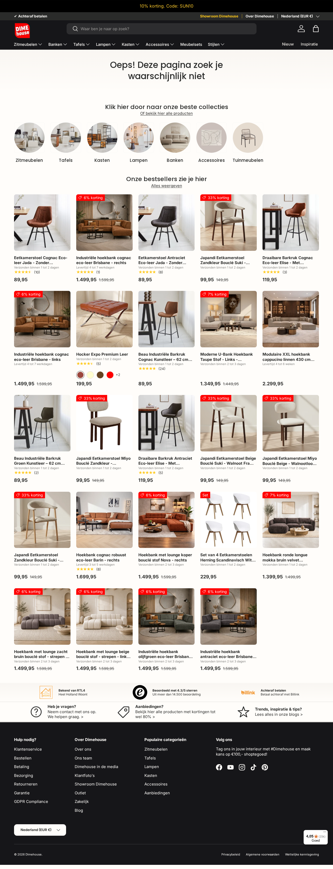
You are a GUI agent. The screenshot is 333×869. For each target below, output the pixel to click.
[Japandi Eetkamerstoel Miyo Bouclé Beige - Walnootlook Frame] (290, 423)
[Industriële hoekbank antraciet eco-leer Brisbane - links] (228, 616)
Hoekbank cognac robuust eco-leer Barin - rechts (101, 557)
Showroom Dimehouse (219, 16)
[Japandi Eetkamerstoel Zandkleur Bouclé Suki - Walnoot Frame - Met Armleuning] (228, 222)
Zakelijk (82, 801)
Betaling (21, 766)
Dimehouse (33, 854)
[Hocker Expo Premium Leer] (104, 319)
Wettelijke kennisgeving (302, 854)
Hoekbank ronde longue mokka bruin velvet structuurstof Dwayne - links (289, 559)
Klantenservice (28, 749)
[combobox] (162, 28)
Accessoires (157, 44)
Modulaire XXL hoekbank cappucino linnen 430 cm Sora (286, 359)
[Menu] (325, 833)
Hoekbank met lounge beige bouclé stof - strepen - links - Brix (104, 656)
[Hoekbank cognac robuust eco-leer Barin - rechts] (104, 520)
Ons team (83, 758)
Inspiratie (309, 44)
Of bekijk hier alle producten (166, 113)
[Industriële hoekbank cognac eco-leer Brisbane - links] (42, 319)
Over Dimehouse (260, 16)
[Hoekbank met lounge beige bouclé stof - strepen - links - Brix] (104, 616)
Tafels (79, 44)
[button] (316, 28)
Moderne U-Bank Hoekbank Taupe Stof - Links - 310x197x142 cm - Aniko (226, 359)
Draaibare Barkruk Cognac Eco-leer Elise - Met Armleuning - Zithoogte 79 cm (287, 265)
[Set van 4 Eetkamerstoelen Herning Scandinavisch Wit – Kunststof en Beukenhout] (228, 520)
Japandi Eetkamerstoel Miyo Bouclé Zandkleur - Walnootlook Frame (103, 463)
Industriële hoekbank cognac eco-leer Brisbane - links (41, 357)
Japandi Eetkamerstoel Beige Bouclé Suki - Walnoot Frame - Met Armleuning (228, 463)
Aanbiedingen (157, 792)
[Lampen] (139, 138)
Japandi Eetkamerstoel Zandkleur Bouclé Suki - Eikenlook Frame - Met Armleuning (37, 562)
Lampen (103, 44)
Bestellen (22, 758)
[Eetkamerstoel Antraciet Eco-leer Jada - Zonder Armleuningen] (166, 222)
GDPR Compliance (31, 801)
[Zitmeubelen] (29, 138)
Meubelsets (191, 44)
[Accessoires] (211, 138)
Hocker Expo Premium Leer (102, 354)
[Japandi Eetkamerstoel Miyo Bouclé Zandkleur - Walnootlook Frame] (104, 423)
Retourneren (25, 784)
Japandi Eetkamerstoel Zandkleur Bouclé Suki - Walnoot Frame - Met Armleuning (223, 265)
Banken (55, 44)
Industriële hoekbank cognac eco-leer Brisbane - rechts (103, 260)
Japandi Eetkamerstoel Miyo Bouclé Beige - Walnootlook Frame (289, 463)
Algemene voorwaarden (262, 854)
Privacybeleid (230, 854)
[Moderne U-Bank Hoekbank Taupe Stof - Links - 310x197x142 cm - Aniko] (228, 319)
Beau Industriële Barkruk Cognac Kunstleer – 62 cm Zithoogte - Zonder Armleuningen (163, 362)
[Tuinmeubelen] (248, 138)
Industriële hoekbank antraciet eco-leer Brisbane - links (227, 656)
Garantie (22, 792)
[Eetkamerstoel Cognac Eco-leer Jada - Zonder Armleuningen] (42, 222)
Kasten (128, 44)
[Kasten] (102, 138)
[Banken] (175, 138)
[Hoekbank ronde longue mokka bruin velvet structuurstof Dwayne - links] (290, 520)
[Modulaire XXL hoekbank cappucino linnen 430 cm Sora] (290, 319)
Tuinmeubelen (248, 160)
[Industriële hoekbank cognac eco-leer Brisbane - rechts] (104, 222)
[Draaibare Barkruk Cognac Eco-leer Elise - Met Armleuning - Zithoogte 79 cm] (290, 222)
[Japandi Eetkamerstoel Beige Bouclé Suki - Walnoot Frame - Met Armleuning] (228, 423)
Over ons (83, 749)
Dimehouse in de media (96, 766)
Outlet (80, 792)
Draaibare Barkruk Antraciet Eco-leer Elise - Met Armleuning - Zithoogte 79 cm (165, 466)
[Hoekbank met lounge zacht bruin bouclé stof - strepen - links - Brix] (42, 616)
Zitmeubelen (25, 44)
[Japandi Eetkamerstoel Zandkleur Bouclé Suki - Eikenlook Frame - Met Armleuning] (42, 520)
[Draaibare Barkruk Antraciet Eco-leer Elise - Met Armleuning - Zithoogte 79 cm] (166, 423)
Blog (79, 810)
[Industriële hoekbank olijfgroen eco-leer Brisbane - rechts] (166, 616)
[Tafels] (66, 138)
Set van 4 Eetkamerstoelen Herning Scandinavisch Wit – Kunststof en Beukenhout (227, 559)
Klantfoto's (85, 775)
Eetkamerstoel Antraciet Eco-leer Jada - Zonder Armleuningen (161, 262)
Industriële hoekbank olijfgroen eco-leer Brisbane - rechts (166, 656)
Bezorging (23, 775)
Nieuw (288, 44)
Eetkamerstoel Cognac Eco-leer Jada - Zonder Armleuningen (40, 262)
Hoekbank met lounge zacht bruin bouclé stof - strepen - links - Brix (41, 656)
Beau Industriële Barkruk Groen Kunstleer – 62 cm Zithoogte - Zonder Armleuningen (37, 466)
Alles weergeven (166, 185)
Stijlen (214, 44)
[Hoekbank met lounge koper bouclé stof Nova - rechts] (166, 520)
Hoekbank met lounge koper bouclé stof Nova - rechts (165, 557)
